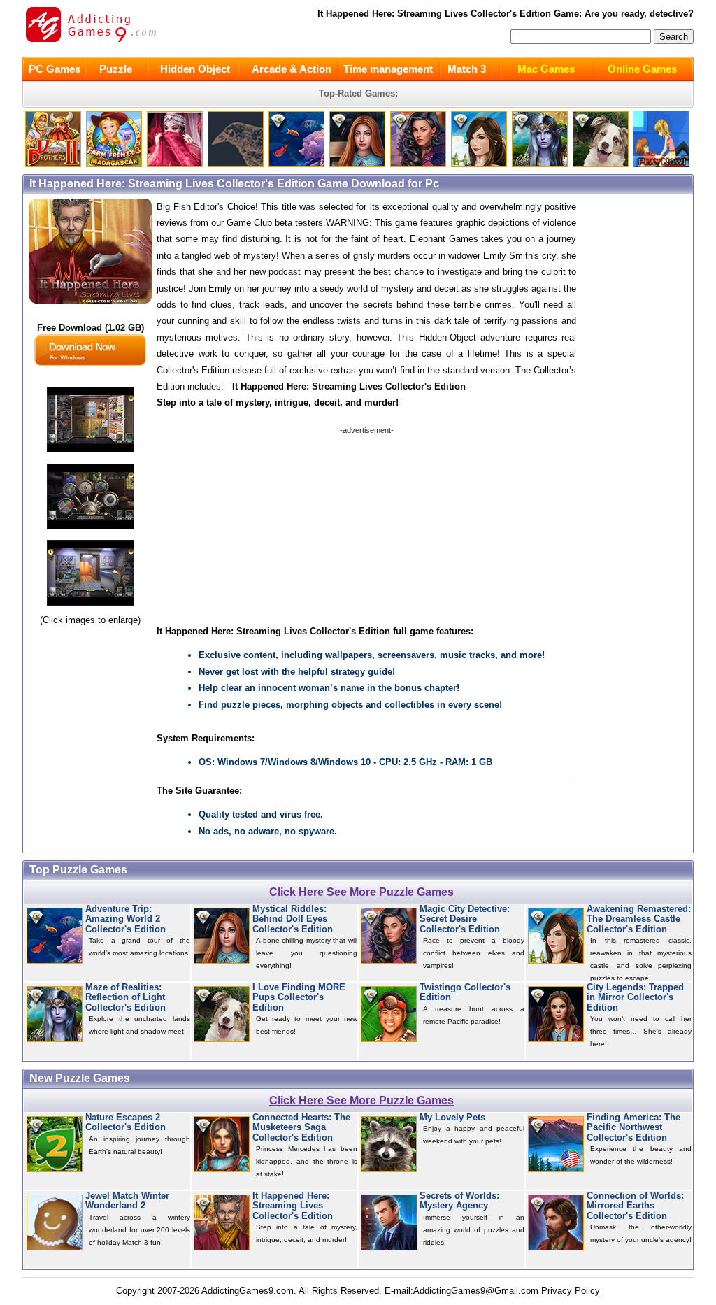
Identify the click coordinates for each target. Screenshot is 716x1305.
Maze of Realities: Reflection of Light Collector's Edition (125, 998)
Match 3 (467, 69)
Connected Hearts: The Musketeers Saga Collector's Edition (301, 1128)
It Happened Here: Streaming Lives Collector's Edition (292, 1206)
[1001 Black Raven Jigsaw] (236, 164)
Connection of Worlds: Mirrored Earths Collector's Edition (635, 1206)
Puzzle (115, 69)
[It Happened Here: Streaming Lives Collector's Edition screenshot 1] (90, 453)
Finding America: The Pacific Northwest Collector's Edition (633, 1128)
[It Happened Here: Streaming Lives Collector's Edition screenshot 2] (90, 530)
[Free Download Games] (661, 164)
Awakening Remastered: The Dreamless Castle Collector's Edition (639, 919)
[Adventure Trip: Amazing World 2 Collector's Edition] (296, 164)
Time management (388, 69)
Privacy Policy (570, 1290)
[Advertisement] (366, 523)
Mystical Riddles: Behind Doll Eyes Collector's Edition (292, 919)
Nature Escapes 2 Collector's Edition (125, 1122)
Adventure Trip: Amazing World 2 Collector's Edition (125, 919)
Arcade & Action (291, 69)
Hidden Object (195, 69)
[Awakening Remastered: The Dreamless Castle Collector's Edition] (479, 164)
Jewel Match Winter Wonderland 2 (127, 1201)
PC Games (54, 69)
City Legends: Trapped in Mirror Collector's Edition (635, 998)
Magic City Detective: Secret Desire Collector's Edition (465, 919)
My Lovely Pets (452, 1117)
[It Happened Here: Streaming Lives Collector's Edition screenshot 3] (90, 606)
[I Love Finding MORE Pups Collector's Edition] (601, 164)
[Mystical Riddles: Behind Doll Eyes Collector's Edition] (357, 164)
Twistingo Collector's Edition (465, 992)
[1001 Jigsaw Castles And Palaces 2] (175, 164)
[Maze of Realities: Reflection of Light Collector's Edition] (540, 164)
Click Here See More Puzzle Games (361, 892)
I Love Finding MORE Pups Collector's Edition (298, 998)
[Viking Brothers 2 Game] (53, 164)
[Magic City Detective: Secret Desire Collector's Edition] (418, 164)
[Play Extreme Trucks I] (114, 164)
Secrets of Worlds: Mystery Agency (459, 1201)
